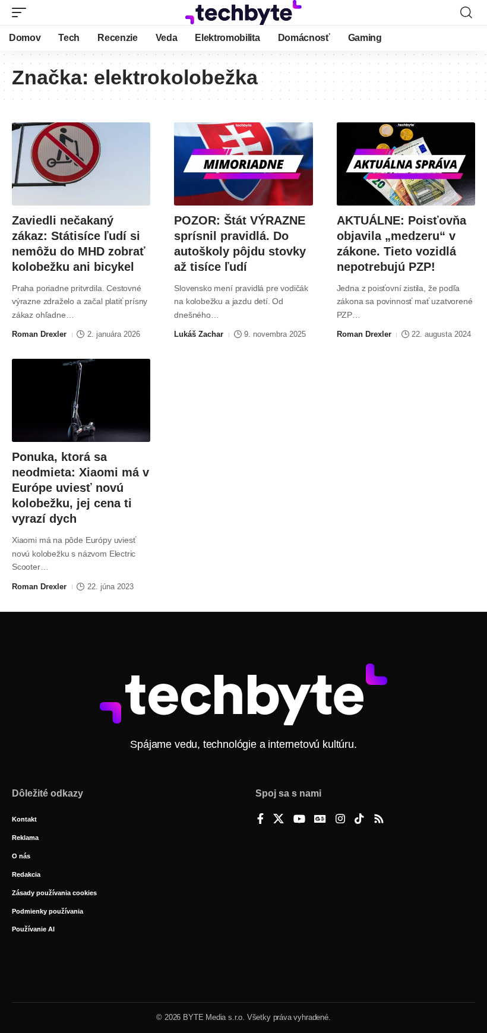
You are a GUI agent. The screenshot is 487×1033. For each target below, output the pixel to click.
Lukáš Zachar (198, 334)
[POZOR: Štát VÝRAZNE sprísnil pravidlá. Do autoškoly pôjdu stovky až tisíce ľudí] (243, 164)
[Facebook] (260, 819)
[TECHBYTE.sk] (243, 12)
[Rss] (379, 819)
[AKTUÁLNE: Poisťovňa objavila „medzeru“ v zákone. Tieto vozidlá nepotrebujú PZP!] (406, 164)
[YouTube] (299, 819)
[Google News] (320, 819)
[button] (22, 12)
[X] (278, 819)
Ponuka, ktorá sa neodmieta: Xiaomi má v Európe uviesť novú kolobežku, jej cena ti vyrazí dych (80, 487)
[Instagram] (340, 819)
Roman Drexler (39, 334)
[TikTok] (359, 819)
